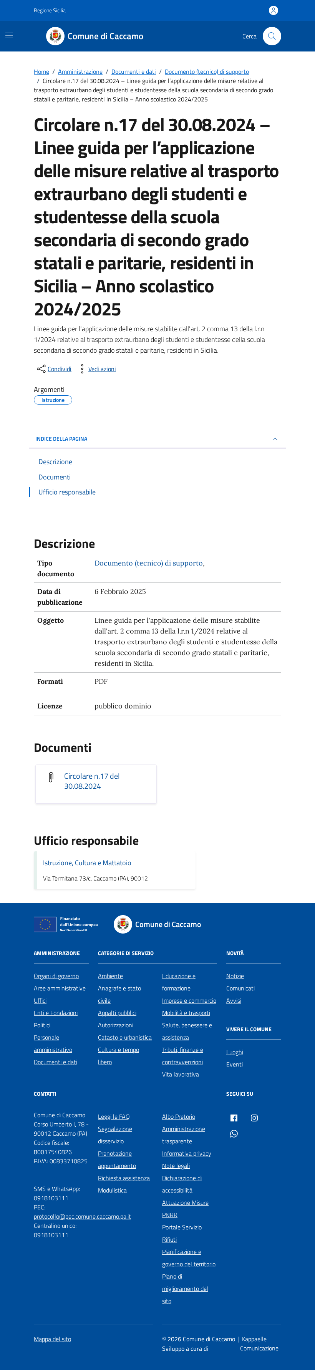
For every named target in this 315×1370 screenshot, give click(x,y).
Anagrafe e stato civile (119, 994)
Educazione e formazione (179, 982)
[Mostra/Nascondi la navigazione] (9, 35)
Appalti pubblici (117, 1012)
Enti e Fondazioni (56, 1012)
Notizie (235, 975)
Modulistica (112, 1190)
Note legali (176, 1165)
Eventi (234, 1064)
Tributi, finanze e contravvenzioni (182, 1055)
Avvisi (233, 1000)
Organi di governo (56, 975)
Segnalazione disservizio (115, 1135)
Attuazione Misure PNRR (185, 1208)
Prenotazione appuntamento (117, 1159)
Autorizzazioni (115, 1025)
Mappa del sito (52, 1338)
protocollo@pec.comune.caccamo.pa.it (82, 1216)
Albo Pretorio (178, 1116)
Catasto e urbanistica (125, 1037)
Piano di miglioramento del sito (185, 1288)
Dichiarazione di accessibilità (182, 1184)
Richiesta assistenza (124, 1178)
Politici (42, 1025)
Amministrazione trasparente (183, 1135)
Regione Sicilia (50, 10)
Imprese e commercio (189, 1000)
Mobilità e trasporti (186, 1012)
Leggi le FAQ (114, 1116)
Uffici (40, 1000)
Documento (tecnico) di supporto (148, 563)
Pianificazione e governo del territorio (189, 1258)
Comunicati (240, 988)
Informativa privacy (186, 1153)
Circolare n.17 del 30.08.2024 (92, 781)
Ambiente (110, 975)
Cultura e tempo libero (118, 1055)
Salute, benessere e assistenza (187, 1031)
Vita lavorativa (180, 1074)
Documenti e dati (55, 1061)
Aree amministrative (60, 988)
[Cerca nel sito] (272, 36)
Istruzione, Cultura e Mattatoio (87, 862)
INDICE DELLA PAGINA (61, 439)
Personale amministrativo (53, 1043)
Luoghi (234, 1052)
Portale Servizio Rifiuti (182, 1233)
